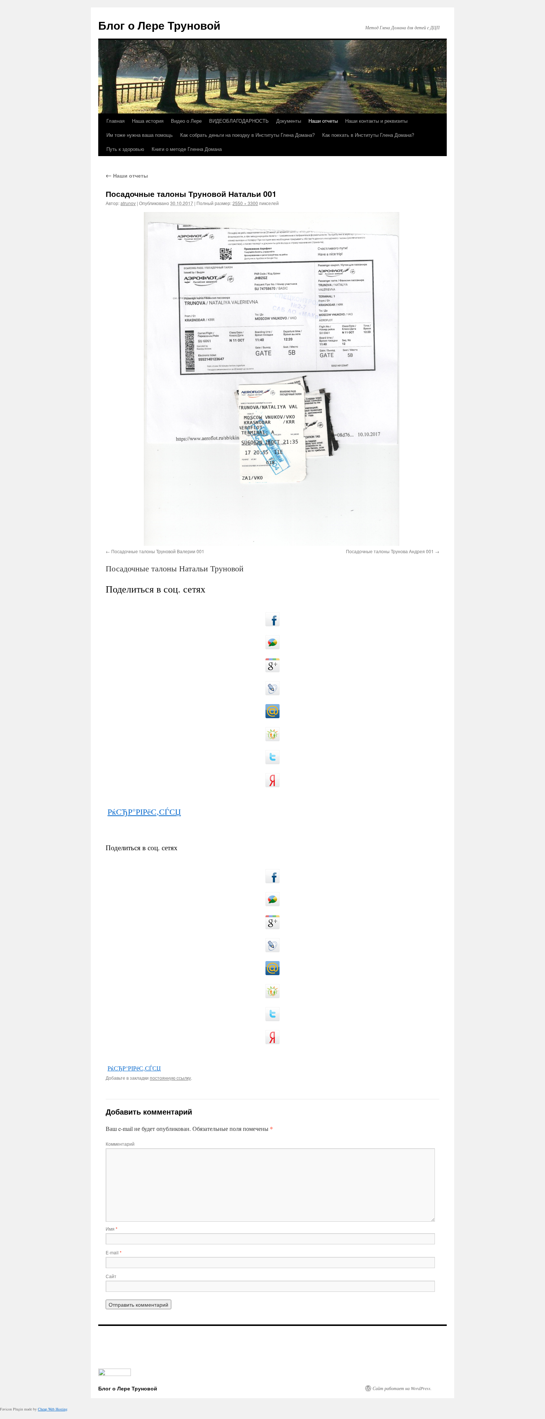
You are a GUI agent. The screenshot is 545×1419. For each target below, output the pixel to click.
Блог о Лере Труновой (159, 25)
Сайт (111, 1276)
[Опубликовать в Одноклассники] (272, 734)
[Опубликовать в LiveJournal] (272, 688)
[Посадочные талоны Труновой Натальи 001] (272, 378)
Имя (112, 1228)
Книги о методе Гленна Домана (187, 148)
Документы (288, 120)
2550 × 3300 (245, 203)
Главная (115, 120)
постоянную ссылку (170, 1078)
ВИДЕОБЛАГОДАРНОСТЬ (239, 120)
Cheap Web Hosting (52, 1409)
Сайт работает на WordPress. (402, 1388)
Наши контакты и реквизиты (376, 120)
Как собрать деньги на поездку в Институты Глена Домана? (247, 134)
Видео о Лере (186, 120)
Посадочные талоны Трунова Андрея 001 (390, 551)
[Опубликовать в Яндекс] (272, 780)
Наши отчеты (323, 120)
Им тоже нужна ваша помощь (139, 134)
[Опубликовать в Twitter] (272, 757)
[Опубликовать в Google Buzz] (272, 642)
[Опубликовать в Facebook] (272, 619)
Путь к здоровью (125, 148)
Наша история (148, 120)
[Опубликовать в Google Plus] (272, 665)
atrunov (128, 203)
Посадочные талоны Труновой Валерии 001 (157, 551)
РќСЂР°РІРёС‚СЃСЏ (144, 811)
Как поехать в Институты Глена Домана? (368, 134)
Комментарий (120, 1144)
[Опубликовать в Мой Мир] (272, 711)
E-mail (114, 1252)
